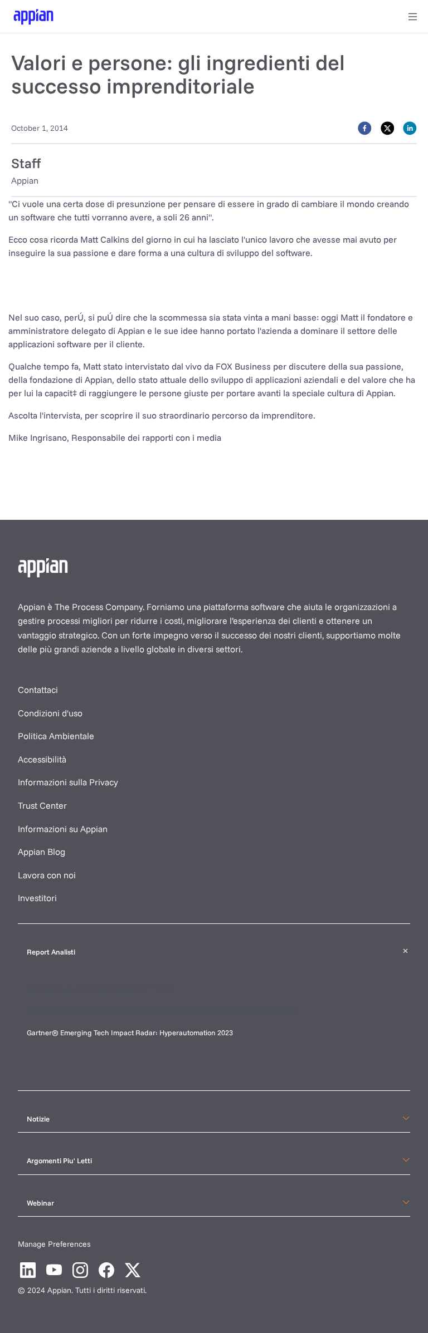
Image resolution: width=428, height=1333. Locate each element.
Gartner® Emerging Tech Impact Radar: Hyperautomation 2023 (130, 1032)
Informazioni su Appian (63, 828)
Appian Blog (41, 851)
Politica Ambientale (56, 735)
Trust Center (42, 805)
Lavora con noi (47, 875)
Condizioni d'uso (50, 713)
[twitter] (388, 127)
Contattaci (38, 689)
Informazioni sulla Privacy (68, 782)
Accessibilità (42, 759)
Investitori (37, 897)
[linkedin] (410, 127)
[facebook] (365, 127)
